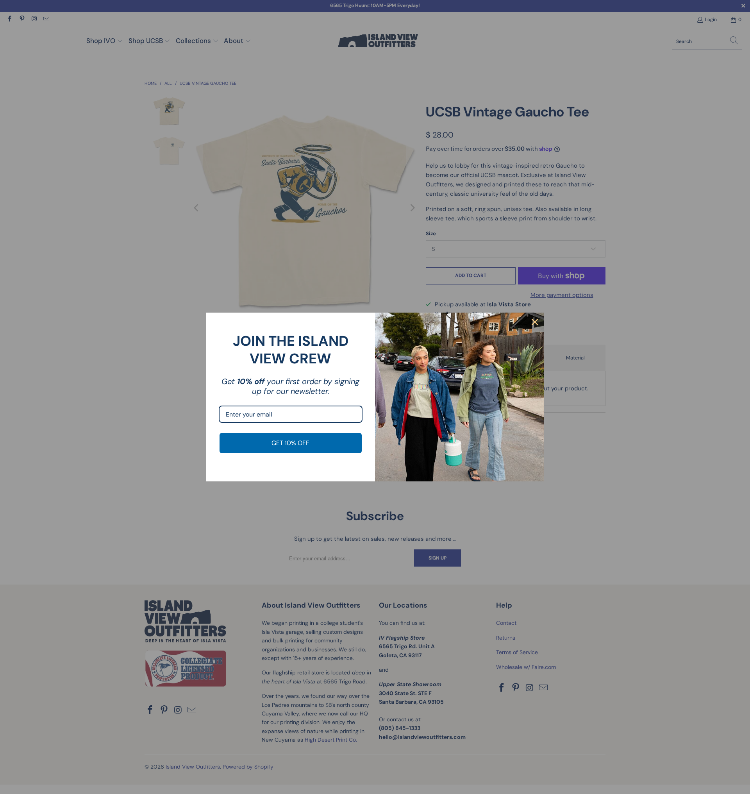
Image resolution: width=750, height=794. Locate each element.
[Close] (534, 322)
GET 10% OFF (290, 443)
